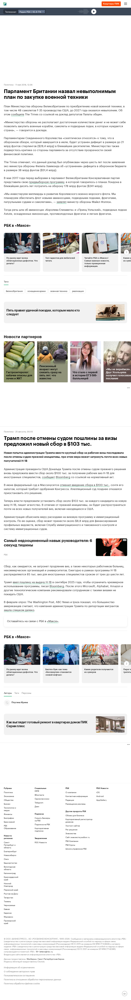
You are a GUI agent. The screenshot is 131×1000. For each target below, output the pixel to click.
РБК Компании (72, 841)
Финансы (8, 814)
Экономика (9, 796)
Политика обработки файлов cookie (22, 983)
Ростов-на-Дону (11, 893)
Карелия (8, 912)
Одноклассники (42, 798)
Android (100, 796)
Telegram (39, 802)
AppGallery (101, 800)
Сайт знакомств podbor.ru (78, 837)
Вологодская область (9, 868)
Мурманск (8, 916)
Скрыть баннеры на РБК (42, 819)
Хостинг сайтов (73, 825)
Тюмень (7, 901)
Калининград (10, 873)
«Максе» (52, 621)
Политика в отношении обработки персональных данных (32, 979)
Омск (6, 859)
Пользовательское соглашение (19, 975)
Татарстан (8, 897)
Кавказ (7, 909)
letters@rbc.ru (46, 951)
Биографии (9, 818)
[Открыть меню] (125, 4)
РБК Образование (10, 827)
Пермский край (11, 889)
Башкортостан (10, 862)
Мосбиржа (31, 958)
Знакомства (71, 833)
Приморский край (10, 921)
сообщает (48, 477)
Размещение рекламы (75, 803)
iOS (98, 792)
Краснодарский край (11, 878)
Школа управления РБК (76, 848)
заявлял (61, 201)
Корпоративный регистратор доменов (79, 820)
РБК (6, 554)
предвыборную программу (46, 181)
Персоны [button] (26, 692)
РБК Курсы (70, 844)
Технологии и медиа (10, 809)
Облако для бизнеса (75, 815)
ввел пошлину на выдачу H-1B (32, 582)
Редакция (70, 800)
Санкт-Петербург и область (9, 845)
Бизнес (7, 803)
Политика (8, 84)
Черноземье (9, 905)
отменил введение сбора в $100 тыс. (84, 484)
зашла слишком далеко (19, 610)
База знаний (9, 821)
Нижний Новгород (8, 884)
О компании (71, 792)
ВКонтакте (39, 794)
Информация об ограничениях (19, 967)
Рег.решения (71, 829)
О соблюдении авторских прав (19, 971)
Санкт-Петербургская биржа (51, 958)
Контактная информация (77, 796)
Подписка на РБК (42, 824)
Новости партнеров (23, 337)
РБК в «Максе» (17, 225)
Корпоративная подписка (42, 829)
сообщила (17, 114)
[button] (22, 252)
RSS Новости (41, 842)
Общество (8, 800)
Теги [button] (6, 281)
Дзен (37, 806)
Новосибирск (10, 855)
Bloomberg (63, 477)
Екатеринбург (10, 851)
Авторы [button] (8, 692)
